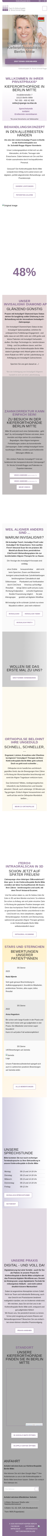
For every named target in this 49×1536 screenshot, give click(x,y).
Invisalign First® (24, 622)
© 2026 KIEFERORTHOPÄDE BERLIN (23, 1524)
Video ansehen (25, 475)
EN (45, 1)
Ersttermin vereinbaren (25, 61)
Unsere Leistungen (24, 186)
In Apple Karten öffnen (24, 1446)
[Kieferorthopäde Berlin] (14, 5)
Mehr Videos (24, 487)
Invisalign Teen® (32, 614)
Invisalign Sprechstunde (18, 1195)
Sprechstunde (25, 108)
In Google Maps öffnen (24, 1435)
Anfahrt (25, 111)
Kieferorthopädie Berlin (23, 1)
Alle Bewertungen (24, 1087)
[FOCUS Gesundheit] (41, 19)
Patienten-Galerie (24, 195)
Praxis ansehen (24, 1330)
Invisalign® (14, 614)
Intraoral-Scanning (24, 934)
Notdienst (11, 1204)
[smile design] (39, 1526)
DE (40, 1)
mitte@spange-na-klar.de (24, 103)
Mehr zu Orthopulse (24, 806)
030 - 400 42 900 (26, 100)
